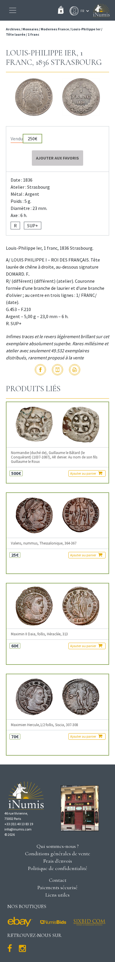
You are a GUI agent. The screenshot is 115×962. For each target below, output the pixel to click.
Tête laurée (15, 34)
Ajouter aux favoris (57, 158)
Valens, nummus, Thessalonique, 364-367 (43, 543)
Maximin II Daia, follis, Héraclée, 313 (39, 634)
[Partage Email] (57, 369)
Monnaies (30, 29)
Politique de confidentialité (57, 868)
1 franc (33, 34)
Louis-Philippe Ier (86, 29)
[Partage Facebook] (40, 369)
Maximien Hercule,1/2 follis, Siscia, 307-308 (44, 725)
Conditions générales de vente (57, 853)
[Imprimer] (74, 369)
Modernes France (55, 29)
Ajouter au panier (83, 473)
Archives (13, 29)
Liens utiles (57, 895)
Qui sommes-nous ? (58, 846)
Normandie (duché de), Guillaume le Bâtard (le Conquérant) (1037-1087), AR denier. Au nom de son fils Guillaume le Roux (54, 457)
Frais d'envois (57, 861)
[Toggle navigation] (13, 10)
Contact (57, 880)
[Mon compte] (72, 10)
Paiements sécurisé (57, 887)
